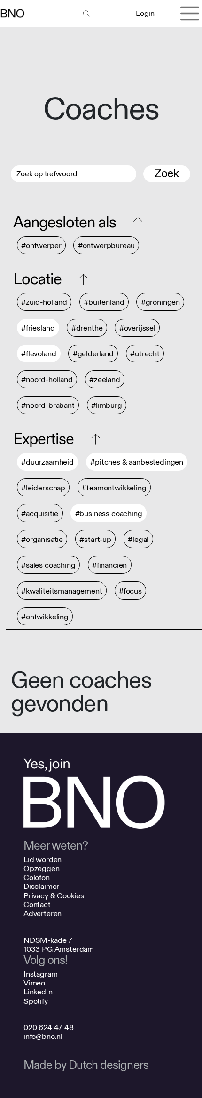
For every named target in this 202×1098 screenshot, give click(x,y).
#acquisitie (39, 514)
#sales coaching (48, 565)
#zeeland (104, 379)
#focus (130, 591)
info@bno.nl (42, 1036)
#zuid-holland (44, 302)
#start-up (95, 539)
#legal (138, 539)
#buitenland (104, 302)
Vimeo (34, 983)
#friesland (37, 328)
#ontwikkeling (45, 617)
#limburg (106, 405)
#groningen (160, 302)
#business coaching (108, 514)
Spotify (35, 1001)
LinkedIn (38, 992)
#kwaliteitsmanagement (61, 591)
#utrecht (145, 354)
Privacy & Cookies (53, 896)
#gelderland (93, 354)
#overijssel (137, 328)
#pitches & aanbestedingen (136, 462)
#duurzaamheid (47, 462)
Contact (37, 905)
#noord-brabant (48, 405)
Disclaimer (41, 886)
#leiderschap (43, 488)
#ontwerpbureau (106, 245)
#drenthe (87, 328)
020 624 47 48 (48, 1027)
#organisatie (42, 539)
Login (145, 13)
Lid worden (42, 860)
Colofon (36, 877)
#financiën (109, 565)
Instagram (40, 974)
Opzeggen (41, 868)
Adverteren (42, 913)
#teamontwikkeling (114, 488)
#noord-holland (47, 379)
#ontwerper (41, 245)
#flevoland (38, 354)
